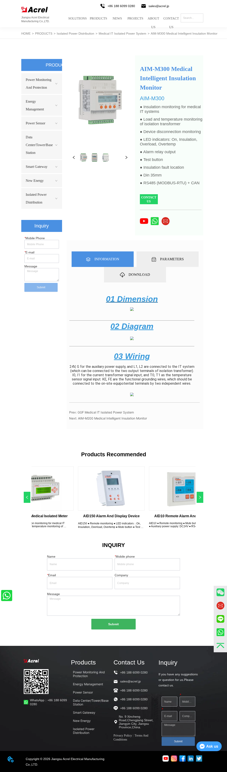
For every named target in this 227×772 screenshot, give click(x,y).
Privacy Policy (123, 735)
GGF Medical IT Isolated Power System (106, 412)
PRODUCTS (98, 18)
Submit (41, 287)
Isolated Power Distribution (75, 33)
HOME (26, 33)
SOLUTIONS (77, 18)
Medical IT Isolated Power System (122, 33)
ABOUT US (153, 21)
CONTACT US (171, 21)
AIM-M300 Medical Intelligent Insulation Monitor (184, 33)
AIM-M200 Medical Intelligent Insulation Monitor (112, 418)
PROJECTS (135, 18)
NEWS (117, 18)
